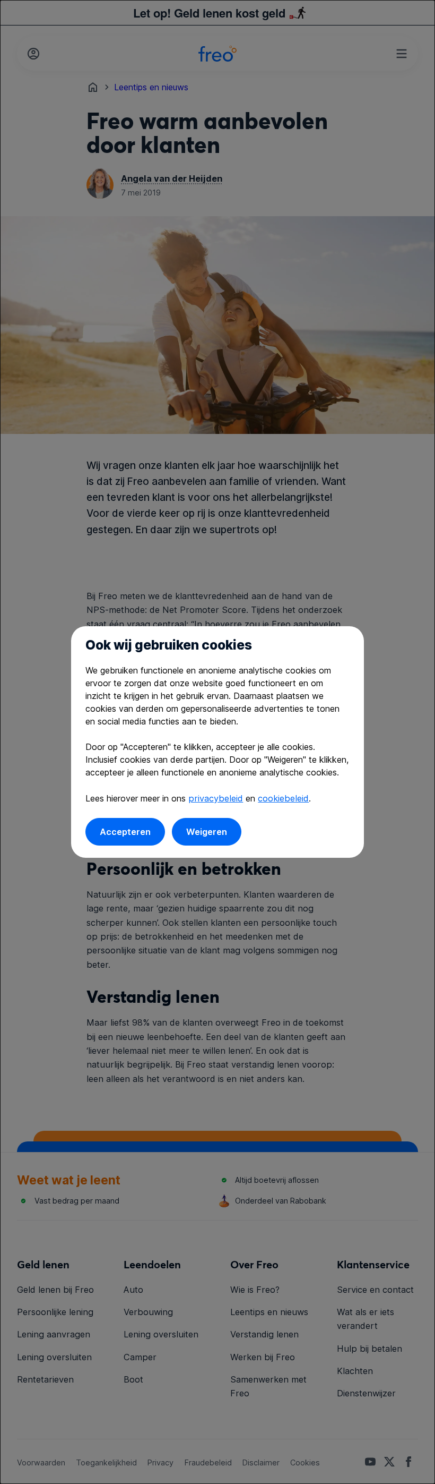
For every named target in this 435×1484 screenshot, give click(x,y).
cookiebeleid (283, 798)
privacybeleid (215, 798)
